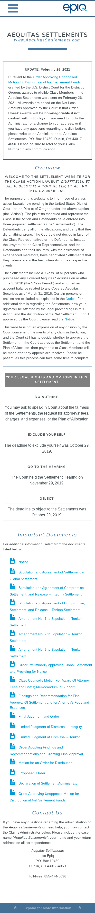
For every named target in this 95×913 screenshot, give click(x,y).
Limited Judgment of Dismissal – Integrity (50, 727)
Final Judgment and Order (39, 716)
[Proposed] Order (32, 773)
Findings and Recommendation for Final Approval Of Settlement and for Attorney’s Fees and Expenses (49, 702)
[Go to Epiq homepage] (76, 8)
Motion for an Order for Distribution (45, 763)
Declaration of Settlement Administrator (49, 783)
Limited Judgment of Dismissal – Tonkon (50, 737)
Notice (71, 299)
